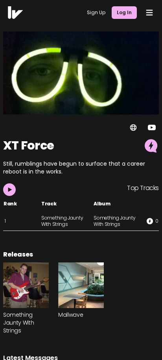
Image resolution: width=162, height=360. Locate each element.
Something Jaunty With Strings (62, 220)
